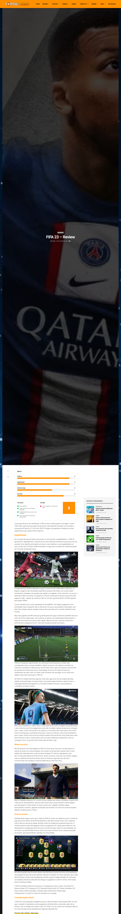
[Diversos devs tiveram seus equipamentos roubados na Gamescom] (90, 548)
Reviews (45, 4)
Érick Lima (52, 241)
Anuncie (111, 4)
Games (74, 4)
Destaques (60, 232)
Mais (102, 4)
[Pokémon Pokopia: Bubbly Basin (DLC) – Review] (90, 509)
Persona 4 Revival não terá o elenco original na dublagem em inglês (104, 519)
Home (38, 4)
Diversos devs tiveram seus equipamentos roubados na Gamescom (103, 548)
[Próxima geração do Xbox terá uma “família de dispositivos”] (90, 538)
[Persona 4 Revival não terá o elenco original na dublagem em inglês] (90, 518)
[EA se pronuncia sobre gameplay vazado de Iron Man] (90, 529)
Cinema (64, 4)
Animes (93, 4)
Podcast (55, 4)
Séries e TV (83, 4)
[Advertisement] (100, 481)
